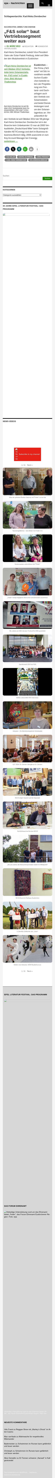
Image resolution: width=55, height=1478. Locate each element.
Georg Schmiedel (26, 157)
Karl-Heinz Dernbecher (16, 160)
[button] (7, 149)
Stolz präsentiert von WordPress (15, 1472)
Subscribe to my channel (29, 454)
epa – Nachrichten (14, 3)
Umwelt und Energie (26, 27)
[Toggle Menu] (30, 6)
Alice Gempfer (10, 1458)
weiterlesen (11, 141)
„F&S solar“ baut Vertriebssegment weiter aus (22, 36)
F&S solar (10, 157)
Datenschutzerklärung (12, 1475)
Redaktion (29, 46)
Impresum (33, 1472)
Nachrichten (10, 27)
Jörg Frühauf (43, 157)
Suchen (6, 176)
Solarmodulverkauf (39, 160)
